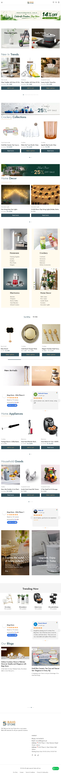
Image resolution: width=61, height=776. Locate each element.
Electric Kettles (14, 301)
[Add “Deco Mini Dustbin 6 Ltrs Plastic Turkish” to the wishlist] (17, 470)
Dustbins (12, 261)
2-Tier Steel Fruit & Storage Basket (49, 489)
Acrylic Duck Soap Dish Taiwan (30, 489)
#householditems (53, 607)
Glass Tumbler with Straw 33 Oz (10, 82)
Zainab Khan (42, 510)
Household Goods (45, 80)
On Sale (35, 317)
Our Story (15, 772)
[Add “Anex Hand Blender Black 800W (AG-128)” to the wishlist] (36, 422)
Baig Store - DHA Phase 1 (15, 512)
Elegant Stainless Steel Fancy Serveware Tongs (50, 349)
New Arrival (3, 346)
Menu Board (4, 349)
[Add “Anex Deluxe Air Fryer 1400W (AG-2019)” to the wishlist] (56, 422)
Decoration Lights (5, 207)
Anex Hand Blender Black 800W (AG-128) (28, 441)
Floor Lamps (43, 299)
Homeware (14, 253)
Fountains (42, 303)
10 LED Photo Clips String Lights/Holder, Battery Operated (45, 209)
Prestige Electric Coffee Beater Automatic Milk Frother (10, 441)
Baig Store (10, 625)
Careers (21, 772)
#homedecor (23, 607)
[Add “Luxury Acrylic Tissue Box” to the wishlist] (56, 63)
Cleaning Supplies (14, 257)
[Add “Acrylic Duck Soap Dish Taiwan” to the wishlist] (36, 470)
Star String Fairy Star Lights (9, 209)
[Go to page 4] (46, 640)
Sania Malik (41, 393)
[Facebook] (32, 755)
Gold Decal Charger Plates (29, 349)
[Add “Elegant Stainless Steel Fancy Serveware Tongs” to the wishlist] (57, 329)
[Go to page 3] (45, 640)
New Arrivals (4, 80)
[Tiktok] (38, 755)
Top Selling (27, 317)
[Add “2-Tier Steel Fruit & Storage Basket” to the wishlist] (56, 470)
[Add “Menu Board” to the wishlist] (16, 329)
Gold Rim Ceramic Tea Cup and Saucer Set (10, 145)
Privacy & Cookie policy (42, 772)
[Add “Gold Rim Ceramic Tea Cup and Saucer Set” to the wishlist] (17, 125)
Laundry (12, 259)
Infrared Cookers (14, 305)
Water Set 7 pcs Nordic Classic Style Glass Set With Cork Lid (30, 145)
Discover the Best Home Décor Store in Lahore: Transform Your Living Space (15, 669)
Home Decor (45, 292)
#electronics (38, 607)
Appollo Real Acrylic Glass (48, 145)
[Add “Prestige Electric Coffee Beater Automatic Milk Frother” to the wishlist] (17, 422)
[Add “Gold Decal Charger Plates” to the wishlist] (36, 329)
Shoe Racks (13, 263)
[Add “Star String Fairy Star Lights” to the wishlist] (27, 190)
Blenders (12, 297)
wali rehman (42, 623)
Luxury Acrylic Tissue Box (48, 82)
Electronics (14, 292)
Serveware (42, 259)
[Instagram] (35, 755)
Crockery (23, 142)
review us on (11, 405)
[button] (23, 94)
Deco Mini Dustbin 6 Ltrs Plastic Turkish (10, 489)
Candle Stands (44, 301)
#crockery (8, 607)
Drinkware (23, 80)
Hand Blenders (14, 303)
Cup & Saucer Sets (5, 142)
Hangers (12, 265)
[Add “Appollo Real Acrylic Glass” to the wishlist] (56, 125)
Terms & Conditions (30, 772)
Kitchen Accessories (45, 265)
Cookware (42, 257)
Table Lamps (43, 297)
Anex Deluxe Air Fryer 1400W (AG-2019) (49, 441)
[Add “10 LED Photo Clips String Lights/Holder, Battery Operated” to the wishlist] (56, 190)
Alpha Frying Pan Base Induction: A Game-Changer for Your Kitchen (44, 669)
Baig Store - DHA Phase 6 (15, 395)
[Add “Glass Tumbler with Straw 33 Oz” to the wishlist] (17, 63)
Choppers (12, 299)
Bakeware (42, 263)
